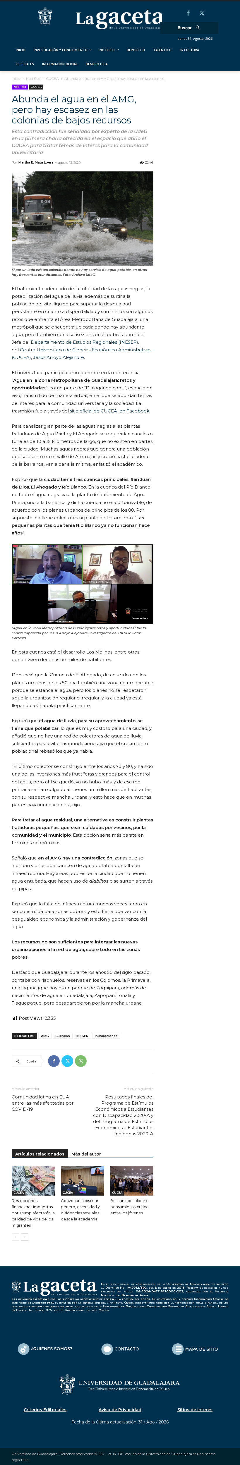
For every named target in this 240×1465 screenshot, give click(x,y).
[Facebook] (188, 13)
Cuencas (62, 1036)
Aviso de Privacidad (120, 1409)
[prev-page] (15, 1237)
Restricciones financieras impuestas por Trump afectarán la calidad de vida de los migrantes (33, 1212)
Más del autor (86, 1154)
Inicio (16, 78)
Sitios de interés (194, 1409)
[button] (190, 28)
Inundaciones (106, 1036)
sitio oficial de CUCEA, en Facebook (109, 411)
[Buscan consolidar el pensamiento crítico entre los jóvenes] (131, 1181)
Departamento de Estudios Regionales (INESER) (84, 342)
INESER (82, 1036)
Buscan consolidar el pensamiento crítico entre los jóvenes (130, 1206)
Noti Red (33, 78)
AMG (45, 1036)
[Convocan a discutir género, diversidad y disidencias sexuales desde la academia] (82, 1181)
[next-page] (24, 1237)
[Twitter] (201, 13)
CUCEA (52, 78)
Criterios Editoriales (45, 1409)
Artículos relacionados (39, 1154)
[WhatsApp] (81, 1061)
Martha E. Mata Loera (36, 162)
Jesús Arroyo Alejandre (58, 357)
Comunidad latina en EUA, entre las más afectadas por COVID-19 (42, 1103)
